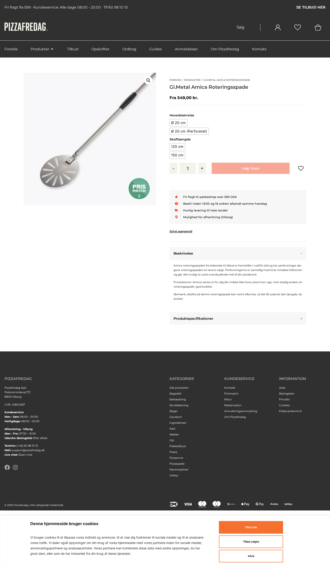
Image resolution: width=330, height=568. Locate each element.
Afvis (251, 556)
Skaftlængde (180, 139)
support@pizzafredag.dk (28, 450)
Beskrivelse (183, 253)
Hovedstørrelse (181, 115)
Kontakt (259, 49)
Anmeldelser (186, 49)
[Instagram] (15, 467)
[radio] (178, 122)
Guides (155, 49)
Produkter (40, 49)
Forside (11, 49)
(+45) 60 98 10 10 (27, 445)
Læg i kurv (251, 168)
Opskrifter (100, 49)
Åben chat (25, 454)
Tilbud (72, 49)
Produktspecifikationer (193, 318)
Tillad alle (251, 527)
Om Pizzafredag (225, 49)
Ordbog (129, 49)
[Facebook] (7, 467)
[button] (148, 80)
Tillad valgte (251, 541)
